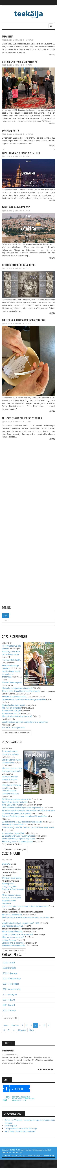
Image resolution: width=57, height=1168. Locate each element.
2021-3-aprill (9, 1005)
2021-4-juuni (9, 999)
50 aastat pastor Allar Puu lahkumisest (18, 836)
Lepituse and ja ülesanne (12, 943)
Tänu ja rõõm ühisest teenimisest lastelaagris (21, 691)
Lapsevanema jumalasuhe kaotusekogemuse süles (24, 699)
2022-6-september (14, 637)
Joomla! (5, 1155)
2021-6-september (12, 989)
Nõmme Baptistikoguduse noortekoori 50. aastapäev (24, 816)
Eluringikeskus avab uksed (13, 705)
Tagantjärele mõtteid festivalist (14, 802)
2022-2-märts (9, 968)
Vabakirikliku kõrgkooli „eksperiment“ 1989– (21, 923)
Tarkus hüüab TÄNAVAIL (12, 931)
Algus (6, 1025)
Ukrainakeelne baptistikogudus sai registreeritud (22, 807)
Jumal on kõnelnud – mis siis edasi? (17, 934)
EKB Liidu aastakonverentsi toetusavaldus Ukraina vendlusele (28, 810)
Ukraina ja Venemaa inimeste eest (21, 153)
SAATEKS (6, 864)
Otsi (5, 615)
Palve (28, 156)
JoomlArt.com (17, 1152)
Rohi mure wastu (8, 1051)
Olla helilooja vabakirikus (12, 926)
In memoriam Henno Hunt (13, 833)
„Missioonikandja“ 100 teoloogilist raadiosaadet (22, 822)
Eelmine (15, 1025)
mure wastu (10, 131)
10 (13, 1030)
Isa (7, 37)
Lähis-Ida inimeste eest (16, 208)
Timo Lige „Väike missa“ (12, 805)
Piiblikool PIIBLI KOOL (11, 660)
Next (54, 149)
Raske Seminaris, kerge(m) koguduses (18, 838)
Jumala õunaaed (9, 940)
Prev (4, 149)
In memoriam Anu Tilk (11, 713)
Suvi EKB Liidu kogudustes (13, 727)
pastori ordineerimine (19, 62)
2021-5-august (10, 994)
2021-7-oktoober (11, 983)
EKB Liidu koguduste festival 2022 (16, 799)
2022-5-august (12, 742)
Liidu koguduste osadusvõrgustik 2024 (23, 320)
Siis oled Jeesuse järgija (12, 682)
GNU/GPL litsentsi (42, 1155)
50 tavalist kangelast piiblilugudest (16, 813)
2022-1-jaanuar (10, 973)
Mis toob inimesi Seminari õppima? (17, 716)
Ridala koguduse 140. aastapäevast (17, 841)
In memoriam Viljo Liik (11, 710)
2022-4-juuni (11, 853)
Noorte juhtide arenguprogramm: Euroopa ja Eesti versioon (13, 886)
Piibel (28, 268)
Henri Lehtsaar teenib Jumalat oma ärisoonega (11, 674)
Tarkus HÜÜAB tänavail (12, 914)
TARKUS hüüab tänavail (12, 878)
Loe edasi (52, 55)
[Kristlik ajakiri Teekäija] (28, 14)
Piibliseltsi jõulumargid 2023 (19, 265)
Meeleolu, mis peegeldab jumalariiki (17, 688)
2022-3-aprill (9, 962)
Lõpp (31, 1030)
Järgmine (22, 1030)
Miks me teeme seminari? (13, 937)
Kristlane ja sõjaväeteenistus (14, 696)
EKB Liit (28, 323)
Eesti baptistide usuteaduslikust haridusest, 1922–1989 (25, 917)
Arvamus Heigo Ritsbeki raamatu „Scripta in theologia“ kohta (28, 827)
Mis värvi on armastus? (12, 708)
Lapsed (28, 421)
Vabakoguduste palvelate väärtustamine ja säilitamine (25, 722)
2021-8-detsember (12, 978)
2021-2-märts (9, 1010)
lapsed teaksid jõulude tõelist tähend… (22, 418)
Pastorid (29, 65)
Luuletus (29, 40)
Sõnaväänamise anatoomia (13, 945)
